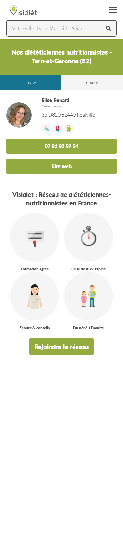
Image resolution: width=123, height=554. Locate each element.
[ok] (108, 28)
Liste (31, 82)
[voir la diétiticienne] (61, 218)
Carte (92, 82)
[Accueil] (23, 10)
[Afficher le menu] (113, 10)
